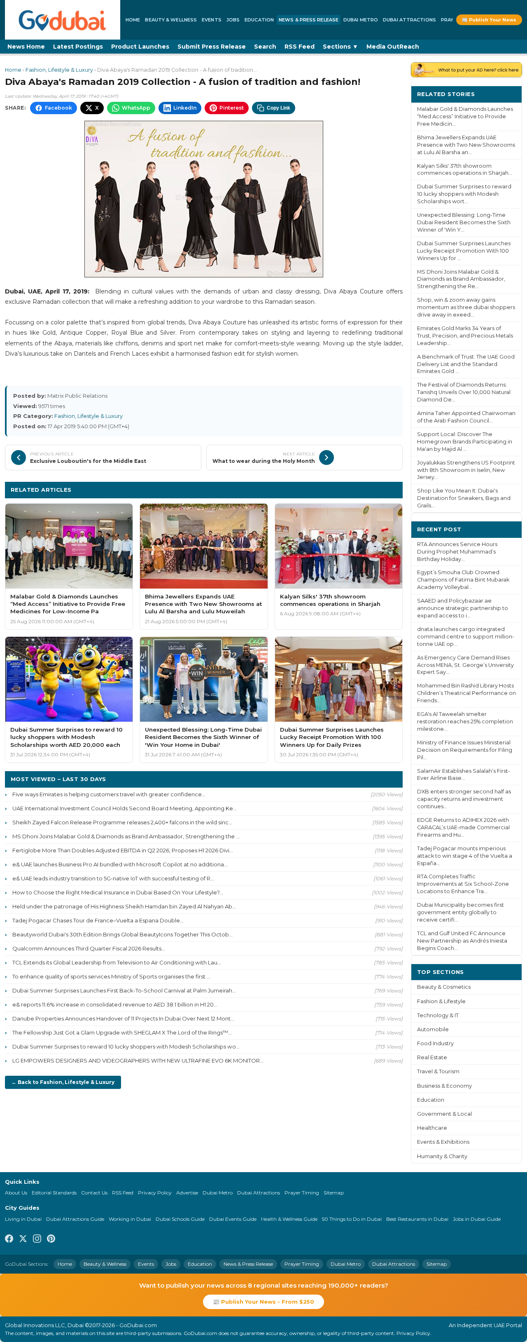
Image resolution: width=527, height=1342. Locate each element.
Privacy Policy (155, 1193)
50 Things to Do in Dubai (352, 1219)
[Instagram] (37, 1239)
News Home (26, 46)
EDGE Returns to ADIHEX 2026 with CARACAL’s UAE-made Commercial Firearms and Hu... (463, 827)
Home (133, 20)
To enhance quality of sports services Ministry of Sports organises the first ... (111, 976)
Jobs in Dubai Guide (477, 1219)
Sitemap (334, 1193)
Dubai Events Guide (233, 1219)
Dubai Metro (360, 20)
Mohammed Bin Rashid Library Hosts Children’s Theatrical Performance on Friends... (466, 693)
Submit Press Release (211, 46)
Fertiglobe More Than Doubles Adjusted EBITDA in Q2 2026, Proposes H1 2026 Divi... (122, 850)
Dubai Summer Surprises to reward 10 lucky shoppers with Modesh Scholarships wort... (464, 193)
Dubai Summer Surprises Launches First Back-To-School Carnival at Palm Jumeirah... (124, 990)
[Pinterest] (51, 1239)
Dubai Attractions (409, 20)
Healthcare (432, 1128)
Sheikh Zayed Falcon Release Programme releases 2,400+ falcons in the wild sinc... (122, 822)
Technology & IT (438, 1015)
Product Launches (140, 46)
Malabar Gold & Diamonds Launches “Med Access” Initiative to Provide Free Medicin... (465, 116)
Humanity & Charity (442, 1156)
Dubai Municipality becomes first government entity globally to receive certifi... (460, 912)
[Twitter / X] (23, 1239)
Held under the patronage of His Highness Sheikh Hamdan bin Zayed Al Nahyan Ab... (124, 906)
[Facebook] (9, 1239)
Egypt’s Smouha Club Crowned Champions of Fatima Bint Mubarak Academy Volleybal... (463, 579)
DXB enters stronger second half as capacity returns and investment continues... (464, 798)
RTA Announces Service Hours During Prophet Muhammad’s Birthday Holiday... (457, 551)
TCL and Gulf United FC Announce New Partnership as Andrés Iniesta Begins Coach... (462, 940)
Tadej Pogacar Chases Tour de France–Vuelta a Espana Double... (98, 920)
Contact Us (94, 1193)
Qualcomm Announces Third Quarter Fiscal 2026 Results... (88, 948)
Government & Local (444, 1114)
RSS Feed (299, 46)
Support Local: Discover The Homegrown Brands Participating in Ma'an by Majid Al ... (464, 441)
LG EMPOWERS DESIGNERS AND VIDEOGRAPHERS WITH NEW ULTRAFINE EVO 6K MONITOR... (138, 1060)
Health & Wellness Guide (289, 1219)
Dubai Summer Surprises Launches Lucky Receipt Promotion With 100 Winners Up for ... (464, 250)
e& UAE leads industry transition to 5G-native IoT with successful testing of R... (113, 878)
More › (506, 94)
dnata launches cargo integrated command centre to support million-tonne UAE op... (465, 636)
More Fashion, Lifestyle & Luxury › (346, 489)
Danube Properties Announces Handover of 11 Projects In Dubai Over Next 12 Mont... (123, 1018)
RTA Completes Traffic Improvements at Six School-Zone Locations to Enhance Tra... (463, 883)
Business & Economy (444, 1086)
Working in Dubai (130, 1219)
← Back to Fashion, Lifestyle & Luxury (63, 1082)
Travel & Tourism (438, 1071)
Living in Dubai (23, 1219)
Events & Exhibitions (443, 1142)
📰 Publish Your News (489, 20)
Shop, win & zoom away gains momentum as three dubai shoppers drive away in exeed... (466, 307)
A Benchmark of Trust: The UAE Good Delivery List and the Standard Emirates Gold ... (466, 364)
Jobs (233, 20)
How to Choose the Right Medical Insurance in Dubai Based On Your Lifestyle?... (117, 892)
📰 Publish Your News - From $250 (263, 1301)
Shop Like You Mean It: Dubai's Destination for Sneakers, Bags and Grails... (464, 498)
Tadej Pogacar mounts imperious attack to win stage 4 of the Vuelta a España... (464, 855)
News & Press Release (308, 20)
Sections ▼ (340, 46)
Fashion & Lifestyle (441, 1001)
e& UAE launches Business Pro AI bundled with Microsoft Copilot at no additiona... (120, 864)
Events (212, 20)
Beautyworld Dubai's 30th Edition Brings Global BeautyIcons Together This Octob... (122, 934)
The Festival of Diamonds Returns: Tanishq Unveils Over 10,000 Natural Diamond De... (464, 392)
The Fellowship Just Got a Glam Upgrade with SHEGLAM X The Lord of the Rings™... (122, 1032)
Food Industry (435, 1043)
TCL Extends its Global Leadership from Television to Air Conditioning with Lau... (116, 962)
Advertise (187, 1193)
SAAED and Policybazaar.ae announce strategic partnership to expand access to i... (462, 608)
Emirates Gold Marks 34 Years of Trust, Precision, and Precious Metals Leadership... (465, 335)
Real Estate (432, 1057)
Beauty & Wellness (171, 20)
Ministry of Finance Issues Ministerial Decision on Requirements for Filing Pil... (464, 749)
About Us (16, 1193)
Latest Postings (78, 46)
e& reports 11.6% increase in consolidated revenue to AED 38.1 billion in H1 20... (114, 1004)
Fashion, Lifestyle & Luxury (59, 70)
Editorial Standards (54, 1193)
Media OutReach (392, 46)
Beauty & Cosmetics (444, 987)
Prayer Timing (301, 1193)
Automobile (433, 1029)
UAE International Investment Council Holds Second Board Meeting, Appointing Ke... (124, 808)
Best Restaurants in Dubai (417, 1219)
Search (265, 46)
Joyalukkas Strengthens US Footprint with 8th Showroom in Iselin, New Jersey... (466, 470)
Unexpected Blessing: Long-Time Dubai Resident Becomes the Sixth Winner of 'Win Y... (464, 222)
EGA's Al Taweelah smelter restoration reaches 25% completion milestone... (465, 721)
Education (259, 20)
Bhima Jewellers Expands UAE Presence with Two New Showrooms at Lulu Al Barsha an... (466, 144)
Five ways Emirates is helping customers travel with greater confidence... (108, 794)
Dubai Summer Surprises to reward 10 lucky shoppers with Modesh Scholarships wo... (126, 1046)
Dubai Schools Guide (180, 1219)
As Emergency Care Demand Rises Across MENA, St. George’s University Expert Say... (465, 665)
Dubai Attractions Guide (75, 1219)
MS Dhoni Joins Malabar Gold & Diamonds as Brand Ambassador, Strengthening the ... (126, 836)
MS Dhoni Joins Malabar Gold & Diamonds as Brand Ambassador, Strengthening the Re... (461, 279)
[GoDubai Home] (62, 20)
